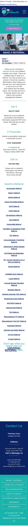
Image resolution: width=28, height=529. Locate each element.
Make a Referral (14, 28)
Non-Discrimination (14, 489)
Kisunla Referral (14, 267)
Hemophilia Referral (14, 224)
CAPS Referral (14, 206)
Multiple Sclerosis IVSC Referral (14, 294)
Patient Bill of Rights (14, 485)
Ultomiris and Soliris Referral (14, 330)
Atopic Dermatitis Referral (14, 202)
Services (5, 61)
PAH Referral (14, 312)
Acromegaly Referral (14, 188)
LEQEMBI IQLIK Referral (14, 274)
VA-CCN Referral (14, 335)
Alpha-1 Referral (14, 193)
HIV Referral (14, 235)
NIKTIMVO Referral (14, 303)
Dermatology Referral (14, 215)
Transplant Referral (14, 326)
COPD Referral (14, 211)
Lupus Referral (14, 279)
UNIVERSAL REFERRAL (13, 349)
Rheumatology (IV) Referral (14, 317)
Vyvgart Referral (14, 339)
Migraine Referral (14, 290)
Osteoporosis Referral (14, 308)
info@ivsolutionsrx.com (16, 22)
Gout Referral (14, 220)
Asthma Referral (14, 197)
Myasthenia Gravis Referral (14, 299)
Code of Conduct (14, 494)
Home (4, 59)
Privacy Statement (14, 480)
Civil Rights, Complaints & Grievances (14, 500)
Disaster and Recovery (8, 4)
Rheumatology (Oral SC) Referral (14, 321)
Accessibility (14, 507)
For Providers (7, 63)
